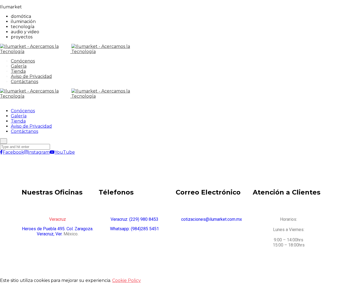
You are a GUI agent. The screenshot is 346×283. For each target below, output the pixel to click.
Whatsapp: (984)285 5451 (134, 228)
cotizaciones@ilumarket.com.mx (211, 219)
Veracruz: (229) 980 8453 (134, 219)
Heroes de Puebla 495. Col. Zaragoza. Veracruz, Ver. (57, 231)
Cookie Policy (126, 280)
